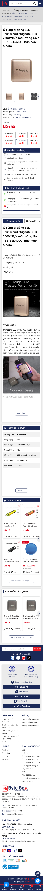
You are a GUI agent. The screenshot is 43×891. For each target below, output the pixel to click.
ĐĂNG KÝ (37, 649)
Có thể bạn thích (15, 500)
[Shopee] (4, 850)
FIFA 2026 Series (28, 775)
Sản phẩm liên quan (16, 591)
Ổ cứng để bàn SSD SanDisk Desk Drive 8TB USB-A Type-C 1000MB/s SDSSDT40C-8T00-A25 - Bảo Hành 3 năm (30, 560)
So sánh (17, 536)
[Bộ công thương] (10, 867)
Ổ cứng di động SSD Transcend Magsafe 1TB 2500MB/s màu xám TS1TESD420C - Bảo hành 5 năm (11, 617)
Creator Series (27, 781)
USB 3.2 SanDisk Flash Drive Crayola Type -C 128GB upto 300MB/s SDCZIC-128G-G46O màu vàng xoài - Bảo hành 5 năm (30, 525)
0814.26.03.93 (21, 687)
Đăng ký (5, 756)
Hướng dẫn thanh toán (31, 722)
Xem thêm (21, 413)
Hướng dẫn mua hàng (30, 719)
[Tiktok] (29, 658)
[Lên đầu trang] (37, 867)
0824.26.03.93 (8, 838)
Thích (8, 536)
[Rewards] (6, 884)
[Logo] (5, 3)
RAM (24, 772)
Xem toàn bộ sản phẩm (20, 581)
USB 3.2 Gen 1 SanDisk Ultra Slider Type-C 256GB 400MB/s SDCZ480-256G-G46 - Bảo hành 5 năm (11, 560)
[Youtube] (24, 658)
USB (23, 750)
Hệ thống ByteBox (21, 706)
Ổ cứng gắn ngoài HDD (31, 759)
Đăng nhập (6, 753)
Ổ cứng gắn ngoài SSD (31, 756)
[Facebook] (18, 658)
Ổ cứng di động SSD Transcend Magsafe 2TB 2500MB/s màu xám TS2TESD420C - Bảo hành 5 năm (31, 617)
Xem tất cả (21, 490)
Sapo (27, 881)
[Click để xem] (21, 70)
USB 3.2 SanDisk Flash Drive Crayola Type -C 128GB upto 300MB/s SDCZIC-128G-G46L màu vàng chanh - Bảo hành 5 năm (11, 525)
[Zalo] (13, 658)
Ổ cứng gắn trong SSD (31, 762)
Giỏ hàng (5, 759)
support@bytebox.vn (15, 814)
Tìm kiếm (5, 750)
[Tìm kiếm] (35, 3)
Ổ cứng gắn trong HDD (31, 766)
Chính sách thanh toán (11, 742)
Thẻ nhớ (25, 753)
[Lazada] (9, 850)
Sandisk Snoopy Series (31, 778)
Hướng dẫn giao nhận (30, 725)
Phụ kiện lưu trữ (28, 769)
